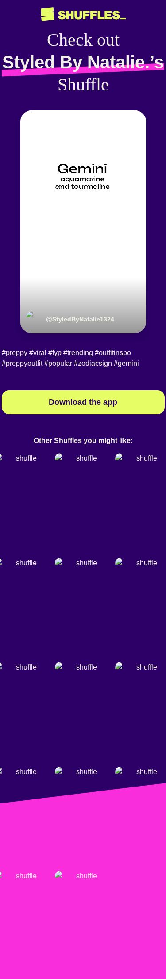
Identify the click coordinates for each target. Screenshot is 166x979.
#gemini (126, 363)
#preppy (14, 352)
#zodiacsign (93, 363)
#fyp (55, 352)
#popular (58, 363)
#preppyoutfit (22, 363)
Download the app (83, 402)
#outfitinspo (113, 352)
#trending (78, 352)
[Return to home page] (83, 14)
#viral (37, 352)
